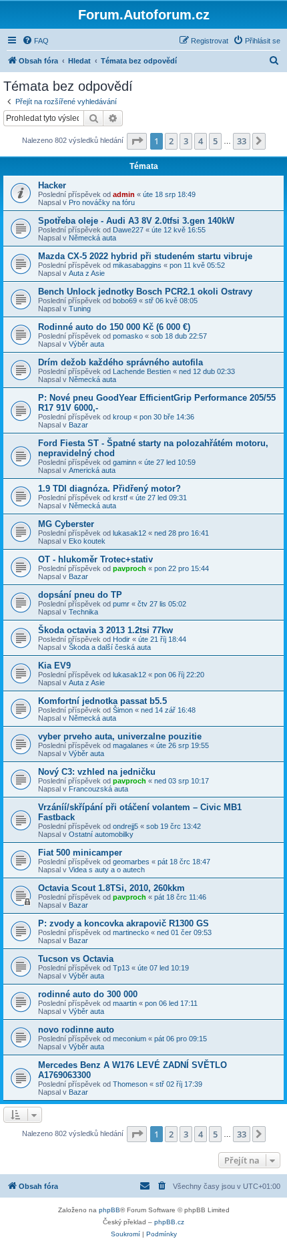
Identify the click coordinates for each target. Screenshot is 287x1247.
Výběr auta (86, 344)
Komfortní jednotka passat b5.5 (102, 701)
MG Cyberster (66, 524)
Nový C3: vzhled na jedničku (97, 772)
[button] (137, 141)
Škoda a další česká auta (110, 647)
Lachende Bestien (142, 371)
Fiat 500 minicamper (80, 853)
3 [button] (186, 141)
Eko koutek (87, 541)
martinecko (131, 932)
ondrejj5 (125, 826)
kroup (122, 417)
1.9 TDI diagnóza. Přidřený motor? (109, 489)
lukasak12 (129, 533)
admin (124, 194)
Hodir (121, 639)
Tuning (80, 309)
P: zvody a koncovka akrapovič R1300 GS (123, 923)
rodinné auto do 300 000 (87, 994)
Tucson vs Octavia (75, 959)
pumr (121, 604)
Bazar (78, 425)
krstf (120, 498)
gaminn (124, 462)
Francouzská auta (98, 789)
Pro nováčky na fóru (102, 202)
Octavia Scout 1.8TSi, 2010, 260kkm (111, 888)
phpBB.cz (169, 1222)
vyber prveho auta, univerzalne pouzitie (120, 736)
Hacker (52, 185)
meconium (129, 1039)
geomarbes (131, 862)
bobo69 (125, 301)
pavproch (129, 568)
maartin (125, 1003)
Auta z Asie (87, 273)
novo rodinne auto (76, 1030)
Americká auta (92, 470)
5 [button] (215, 141)
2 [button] (171, 141)
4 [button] (200, 141)
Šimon (123, 710)
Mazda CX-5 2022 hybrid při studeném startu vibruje (145, 256)
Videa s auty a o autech (107, 870)
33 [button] (241, 141)
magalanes (130, 745)
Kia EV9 (54, 666)
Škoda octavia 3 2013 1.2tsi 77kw (105, 630)
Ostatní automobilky (101, 834)
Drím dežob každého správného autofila (120, 362)
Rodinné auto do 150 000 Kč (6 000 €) (114, 327)
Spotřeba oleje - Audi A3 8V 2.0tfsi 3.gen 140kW (136, 221)
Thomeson (130, 1084)
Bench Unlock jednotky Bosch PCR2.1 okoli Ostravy (145, 292)
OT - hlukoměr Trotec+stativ (95, 559)
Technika (83, 612)
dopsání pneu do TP (80, 595)
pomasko (128, 336)
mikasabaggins (137, 265)
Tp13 (121, 968)
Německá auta (92, 238)
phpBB (109, 1210)
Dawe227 (128, 230)
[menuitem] (35, 41)
